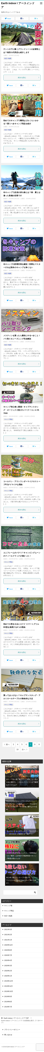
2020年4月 (8, 960)
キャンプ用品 (8, 419)
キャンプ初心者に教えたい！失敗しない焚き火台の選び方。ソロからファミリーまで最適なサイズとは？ (22, 782)
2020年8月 (8, 950)
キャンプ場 (8, 905)
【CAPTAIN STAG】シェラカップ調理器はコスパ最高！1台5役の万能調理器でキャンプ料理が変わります (21, 855)
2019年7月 (8, 1007)
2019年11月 (8, 986)
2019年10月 (8, 991)
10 (17, 749)
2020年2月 (8, 971)
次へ (23, 749)
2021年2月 (8, 934)
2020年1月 (8, 976)
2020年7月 (8, 955)
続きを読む (22, 77)
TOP (16, 1018)
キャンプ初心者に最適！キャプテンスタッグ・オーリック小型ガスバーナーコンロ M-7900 (21, 410)
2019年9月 (8, 996)
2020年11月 (8, 945)
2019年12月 (8, 981)
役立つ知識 (7, 58)
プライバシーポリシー (12, 1029)
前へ (8, 744)
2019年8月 (8, 1001)
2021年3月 (8, 929)
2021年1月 (8, 940)
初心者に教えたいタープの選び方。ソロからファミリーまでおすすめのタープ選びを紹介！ (22, 880)
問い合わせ (8, 1035)
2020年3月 (8, 965)
